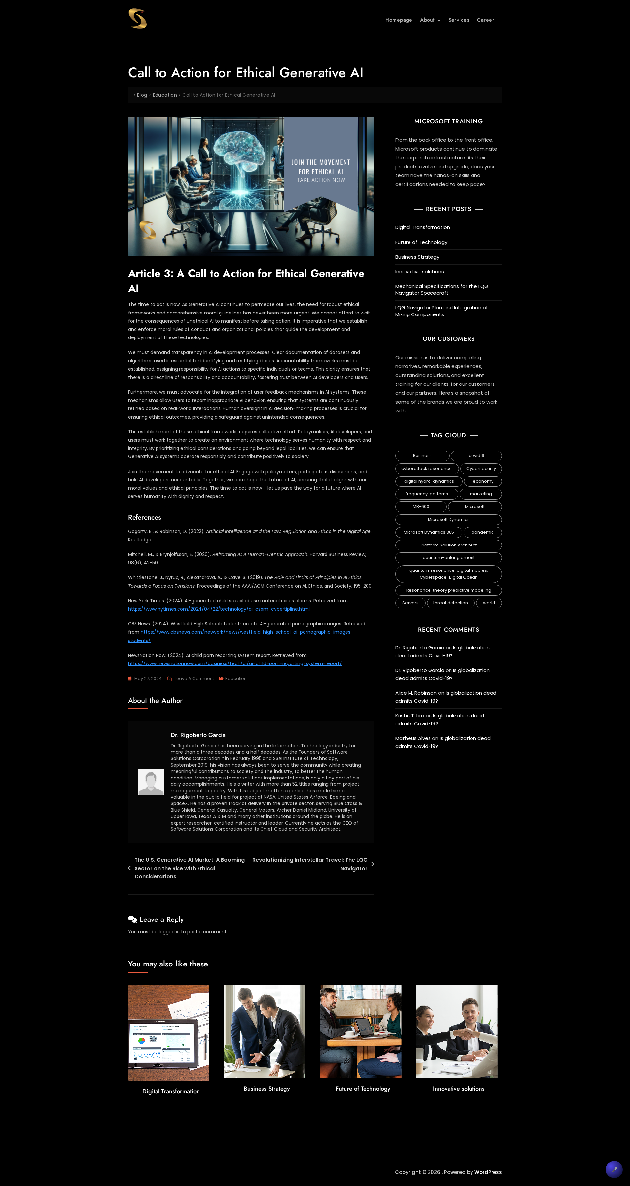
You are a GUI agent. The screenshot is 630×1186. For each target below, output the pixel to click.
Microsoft (475, 506)
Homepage (398, 20)
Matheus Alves (413, 738)
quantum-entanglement (449, 557)
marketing (481, 494)
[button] (614, 1169)
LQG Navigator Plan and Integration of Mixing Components (441, 311)
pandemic (483, 532)
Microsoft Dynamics (449, 519)
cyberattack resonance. (427, 468)
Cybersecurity (481, 468)
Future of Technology (421, 242)
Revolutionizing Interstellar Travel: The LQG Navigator (310, 864)
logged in (169, 931)
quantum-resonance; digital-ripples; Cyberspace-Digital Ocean (449, 573)
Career (485, 20)
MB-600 (421, 506)
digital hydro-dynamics (429, 481)
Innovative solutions (419, 271)
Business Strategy (417, 256)
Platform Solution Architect (449, 545)
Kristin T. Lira (409, 715)
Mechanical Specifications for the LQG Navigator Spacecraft (441, 289)
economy (483, 481)
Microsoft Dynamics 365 (429, 532)
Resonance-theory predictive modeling (448, 590)
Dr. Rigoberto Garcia (198, 735)
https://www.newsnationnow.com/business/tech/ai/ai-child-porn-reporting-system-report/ (235, 663)
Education (236, 678)
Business (422, 456)
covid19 (476, 456)
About (427, 20)
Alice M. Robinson (416, 692)
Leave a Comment (194, 678)
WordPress (488, 1172)
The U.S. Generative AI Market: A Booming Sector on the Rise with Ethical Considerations (190, 868)
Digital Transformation (422, 227)
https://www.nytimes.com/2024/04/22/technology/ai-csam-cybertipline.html (219, 609)
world (489, 603)
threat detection (450, 603)
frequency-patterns (427, 494)
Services (458, 20)
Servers (410, 603)
